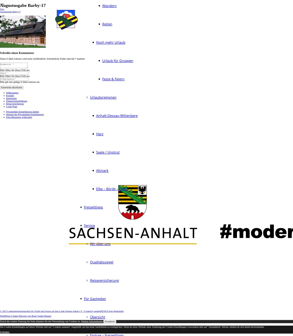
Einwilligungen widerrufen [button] (19, 117)
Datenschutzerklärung (16, 101)
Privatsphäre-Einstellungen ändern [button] (22, 111)
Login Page (11, 106)
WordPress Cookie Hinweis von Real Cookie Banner (25, 316)
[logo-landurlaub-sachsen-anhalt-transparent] (66, 30)
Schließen (4, 332)
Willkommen (12, 93)
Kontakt (10, 95)
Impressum (11, 98)
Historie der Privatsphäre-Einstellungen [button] (25, 114)
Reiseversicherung (15, 104)
